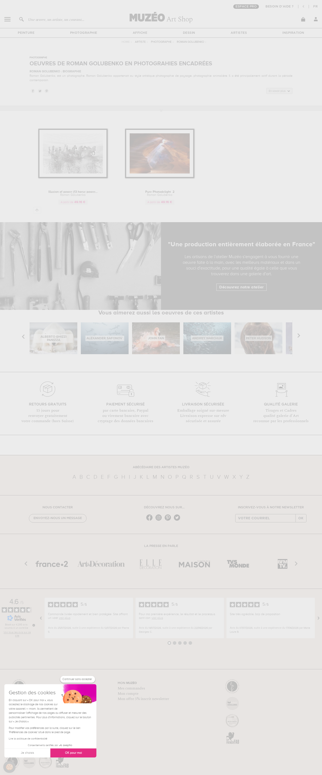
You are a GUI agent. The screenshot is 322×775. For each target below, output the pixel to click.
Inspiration (293, 33)
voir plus (64, 618)
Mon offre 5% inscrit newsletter (143, 699)
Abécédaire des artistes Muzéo (161, 467)
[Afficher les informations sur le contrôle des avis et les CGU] (33, 625)
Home (126, 42)
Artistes (239, 33)
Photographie (83, 33)
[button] (9, 767)
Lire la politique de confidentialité (28, 739)
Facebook (33, 91)
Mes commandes (131, 688)
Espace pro (246, 6)
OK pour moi (73, 752)
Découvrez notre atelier (241, 287)
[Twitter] (178, 520)
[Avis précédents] (41, 618)
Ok (301, 518)
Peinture (26, 33)
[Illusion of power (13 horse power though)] (73, 177)
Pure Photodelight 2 (159, 193)
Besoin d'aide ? (279, 6)
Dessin (189, 33)
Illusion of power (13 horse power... (73, 193)
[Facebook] (150, 520)
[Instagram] (159, 520)
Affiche (140, 33)
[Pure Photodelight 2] (160, 177)
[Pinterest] (168, 520)
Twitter (40, 91)
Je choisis (27, 752)
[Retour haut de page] (37, 210)
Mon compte (128, 693)
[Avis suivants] (318, 618)
